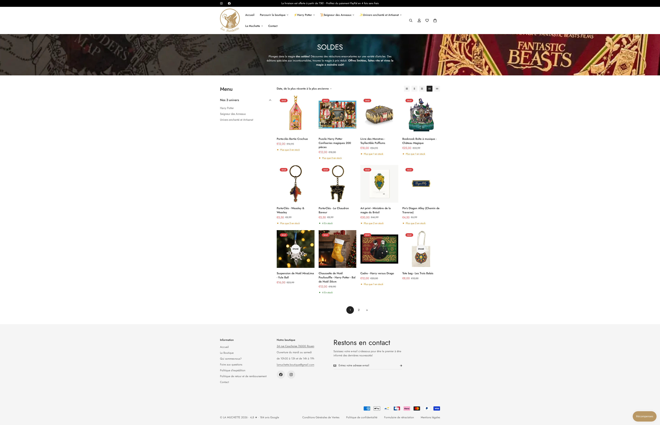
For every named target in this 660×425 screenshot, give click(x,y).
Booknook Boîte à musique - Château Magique (419, 141)
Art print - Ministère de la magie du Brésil (375, 210)
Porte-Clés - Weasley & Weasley (290, 210)
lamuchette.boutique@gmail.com (295, 365)
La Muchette (252, 26)
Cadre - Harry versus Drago (377, 273)
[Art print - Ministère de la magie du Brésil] (379, 184)
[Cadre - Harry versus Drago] (379, 249)
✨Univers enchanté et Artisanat (379, 15)
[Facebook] (229, 3)
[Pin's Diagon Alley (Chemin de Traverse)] (421, 184)
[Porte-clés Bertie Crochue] (296, 114)
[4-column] (429, 89)
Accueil (249, 15)
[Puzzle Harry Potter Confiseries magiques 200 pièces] (337, 114)
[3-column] (422, 89)
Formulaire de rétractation (399, 417)
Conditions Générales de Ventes (320, 417)
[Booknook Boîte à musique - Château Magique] (421, 114)
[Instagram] (221, 3)
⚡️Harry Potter (303, 15)
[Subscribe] (398, 365)
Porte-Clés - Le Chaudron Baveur (334, 210)
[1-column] (407, 89)
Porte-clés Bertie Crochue (292, 139)
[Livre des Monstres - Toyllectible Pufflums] (379, 114)
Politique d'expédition (232, 370)
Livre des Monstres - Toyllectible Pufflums (372, 141)
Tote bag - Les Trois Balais (417, 273)
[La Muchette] (230, 20)
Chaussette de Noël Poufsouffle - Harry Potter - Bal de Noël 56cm (337, 277)
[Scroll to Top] (653, 406)
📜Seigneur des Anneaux (335, 15)
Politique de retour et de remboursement (243, 376)
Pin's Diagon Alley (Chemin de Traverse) (420, 210)
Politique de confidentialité (361, 417)
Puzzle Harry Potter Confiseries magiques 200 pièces (335, 143)
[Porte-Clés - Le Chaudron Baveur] (337, 184)
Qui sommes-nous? (231, 359)
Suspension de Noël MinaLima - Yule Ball (295, 275)
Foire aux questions (231, 364)
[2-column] (414, 89)
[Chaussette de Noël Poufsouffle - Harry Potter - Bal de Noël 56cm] (337, 249)
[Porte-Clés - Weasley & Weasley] (296, 184)
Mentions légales (430, 417)
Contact (272, 26)
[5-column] (437, 89)
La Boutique (227, 353)
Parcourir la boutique (272, 15)
